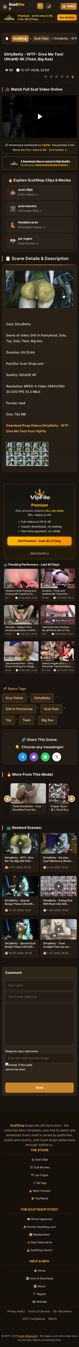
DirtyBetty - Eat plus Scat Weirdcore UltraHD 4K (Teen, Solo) (58, 859)
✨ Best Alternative (39, 1242)
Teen (26, 720)
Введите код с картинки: (22, 1051)
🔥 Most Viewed (39, 1190)
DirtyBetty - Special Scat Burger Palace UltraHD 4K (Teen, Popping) (20, 945)
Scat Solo (51, 709)
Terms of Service (39, 1311)
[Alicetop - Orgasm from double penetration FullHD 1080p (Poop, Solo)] (21, 615)
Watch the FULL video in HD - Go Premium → (39, 149)
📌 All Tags (40, 1183)
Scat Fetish (14, 698)
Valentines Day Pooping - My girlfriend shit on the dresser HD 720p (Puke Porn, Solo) (56, 629)
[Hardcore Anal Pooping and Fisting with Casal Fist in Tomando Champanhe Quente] (21, 578)
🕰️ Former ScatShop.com (39, 1227)
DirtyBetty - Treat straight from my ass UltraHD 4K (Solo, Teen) (57, 945)
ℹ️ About (39, 1286)
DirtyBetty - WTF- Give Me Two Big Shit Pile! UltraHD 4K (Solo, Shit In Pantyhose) (20, 859)
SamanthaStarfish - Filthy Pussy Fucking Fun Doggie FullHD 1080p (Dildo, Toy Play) (20, 665)
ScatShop (20, 38)
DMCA (52, 1318)
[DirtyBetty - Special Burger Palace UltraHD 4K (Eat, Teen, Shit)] (20, 886)
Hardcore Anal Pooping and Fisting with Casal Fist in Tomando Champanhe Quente (20, 592)
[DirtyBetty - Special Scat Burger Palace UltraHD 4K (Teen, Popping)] (20, 929)
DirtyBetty (42, 698)
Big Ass (47, 720)
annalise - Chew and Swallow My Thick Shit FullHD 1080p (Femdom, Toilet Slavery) (55, 592)
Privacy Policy (16, 1311)
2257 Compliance (33, 1318)
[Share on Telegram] (22, 756)
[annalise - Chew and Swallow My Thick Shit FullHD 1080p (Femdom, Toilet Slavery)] (58, 578)
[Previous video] (7, 798)
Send (39, 1087)
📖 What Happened (39, 1219)
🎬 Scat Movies (40, 1167)
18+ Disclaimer (62, 1311)
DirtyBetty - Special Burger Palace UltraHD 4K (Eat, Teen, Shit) (19, 902)
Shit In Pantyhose (19, 709)
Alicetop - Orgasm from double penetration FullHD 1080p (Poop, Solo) (20, 629)
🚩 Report (39, 1294)
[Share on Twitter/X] (56, 756)
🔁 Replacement (39, 1234)
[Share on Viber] (33, 756)
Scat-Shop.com (28, 1335)
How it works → (39, 553)
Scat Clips (41, 38)
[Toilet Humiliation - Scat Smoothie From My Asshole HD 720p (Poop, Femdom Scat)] (28, 793)
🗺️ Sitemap (39, 1301)
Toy (8, 720)
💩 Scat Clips (39, 1159)
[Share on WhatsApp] (45, 756)
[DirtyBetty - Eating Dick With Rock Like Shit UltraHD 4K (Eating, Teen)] (59, 886)
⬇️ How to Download (39, 1278)
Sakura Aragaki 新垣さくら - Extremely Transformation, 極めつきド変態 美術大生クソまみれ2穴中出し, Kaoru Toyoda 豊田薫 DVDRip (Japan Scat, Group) (57, 665)
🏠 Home (40, 1270)
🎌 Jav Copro (39, 1175)
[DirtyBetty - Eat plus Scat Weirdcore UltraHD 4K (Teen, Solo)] (59, 843)
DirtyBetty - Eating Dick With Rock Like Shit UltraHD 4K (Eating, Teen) (57, 902)
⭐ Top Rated (39, 1198)
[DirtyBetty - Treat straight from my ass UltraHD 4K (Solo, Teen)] (59, 929)
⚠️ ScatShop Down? (40, 1250)
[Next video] (71, 798)
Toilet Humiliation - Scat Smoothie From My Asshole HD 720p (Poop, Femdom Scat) (26, 811)
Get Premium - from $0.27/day (39, 541)
